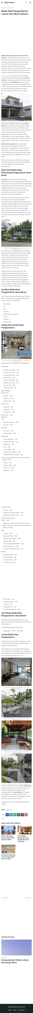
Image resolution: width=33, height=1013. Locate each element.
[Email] (26, 814)
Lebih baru (5, 898)
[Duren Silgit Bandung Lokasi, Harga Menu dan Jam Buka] (25, 830)
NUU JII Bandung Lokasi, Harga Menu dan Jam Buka (8, 838)
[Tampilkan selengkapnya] (3, 818)
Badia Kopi (19, 655)
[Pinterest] (22, 814)
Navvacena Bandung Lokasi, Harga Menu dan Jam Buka (8, 856)
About (15, 1010)
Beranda (3, 8)
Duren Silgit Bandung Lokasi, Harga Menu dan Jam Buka (23, 838)
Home (10, 1010)
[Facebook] (7, 814)
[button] (2, 2)
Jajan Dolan (9, 2)
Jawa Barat (10, 8)
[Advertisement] (16, 35)
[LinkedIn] (18, 814)
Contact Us (21, 1010)
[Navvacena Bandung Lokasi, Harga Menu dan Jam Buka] (8, 849)
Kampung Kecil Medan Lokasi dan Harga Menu (15, 961)
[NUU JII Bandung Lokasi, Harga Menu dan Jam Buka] (8, 830)
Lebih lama (28, 898)
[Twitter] (11, 814)
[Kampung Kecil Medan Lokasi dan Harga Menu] (16, 947)
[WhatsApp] (14, 814)
